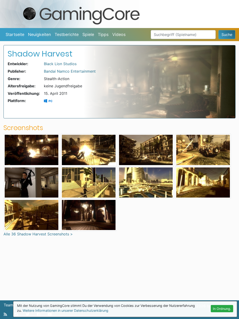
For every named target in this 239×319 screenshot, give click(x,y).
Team (8, 305)
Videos (119, 34)
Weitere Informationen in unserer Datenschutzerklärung (65, 310)
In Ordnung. (222, 309)
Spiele (88, 34)
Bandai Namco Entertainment (70, 71)
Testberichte (67, 34)
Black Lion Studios (60, 63)
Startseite (15, 34)
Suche (226, 34)
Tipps (103, 34)
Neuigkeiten (39, 34)
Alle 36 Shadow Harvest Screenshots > (38, 234)
